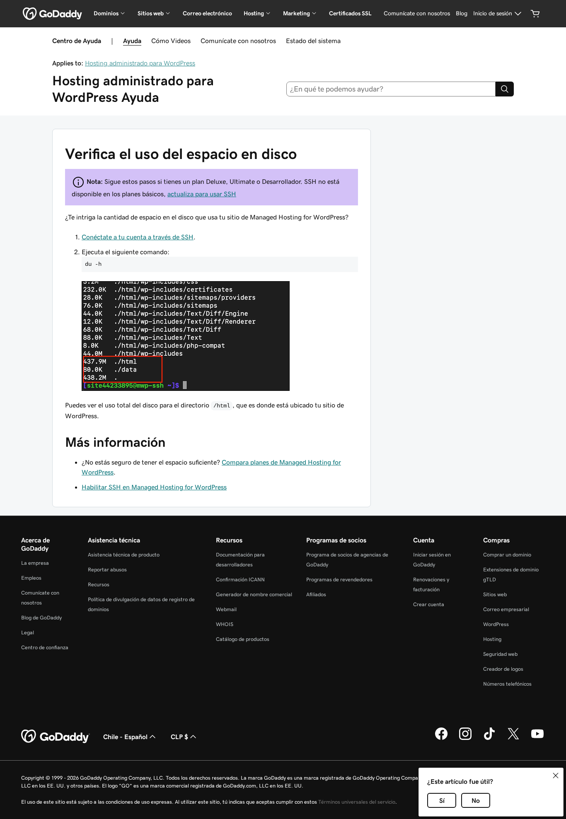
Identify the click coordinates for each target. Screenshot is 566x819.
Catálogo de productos (242, 639)
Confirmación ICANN (240, 579)
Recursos (98, 584)
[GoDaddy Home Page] (55, 737)
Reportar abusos (107, 569)
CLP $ (179, 736)
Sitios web (495, 594)
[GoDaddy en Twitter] (513, 738)
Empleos (31, 578)
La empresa (35, 563)
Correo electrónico (207, 13)
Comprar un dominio (507, 554)
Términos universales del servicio (356, 802)
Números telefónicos (507, 684)
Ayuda (132, 40)
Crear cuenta (428, 604)
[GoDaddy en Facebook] (441, 738)
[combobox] (391, 89)
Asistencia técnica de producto (124, 554)
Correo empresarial (506, 609)
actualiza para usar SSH (201, 193)
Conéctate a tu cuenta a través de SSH (138, 237)
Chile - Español (125, 736)
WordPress (496, 624)
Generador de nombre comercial (254, 594)
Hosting (492, 639)
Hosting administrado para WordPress (140, 63)
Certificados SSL (350, 13)
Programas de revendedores (339, 579)
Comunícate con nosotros (238, 40)
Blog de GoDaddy (41, 617)
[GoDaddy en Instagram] (465, 738)
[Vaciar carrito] (535, 13)
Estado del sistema (313, 40)
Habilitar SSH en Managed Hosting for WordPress (154, 487)
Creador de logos (503, 669)
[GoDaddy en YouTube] (537, 738)
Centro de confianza (44, 647)
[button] (555, 775)
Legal (27, 632)
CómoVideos (171, 40)
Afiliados (316, 594)
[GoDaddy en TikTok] (489, 738)
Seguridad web (500, 654)
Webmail (226, 609)
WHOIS (224, 624)
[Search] (505, 89)
